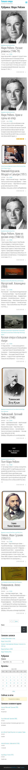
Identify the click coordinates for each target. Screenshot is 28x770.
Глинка (11, 532)
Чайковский (6, 411)
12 (10, 680)
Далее (16, 621)
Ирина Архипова (7, 332)
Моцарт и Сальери (7, 168)
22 (21, 683)
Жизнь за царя (15, 532)
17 (3, 683)
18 (6, 683)
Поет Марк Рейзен (10, 462)
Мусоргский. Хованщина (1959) (13, 285)
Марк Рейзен (12, 45)
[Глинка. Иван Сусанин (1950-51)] (14, 510)
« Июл (13, 691)
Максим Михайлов (13, 332)
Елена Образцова (13, 330)
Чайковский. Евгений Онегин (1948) (11, 415)
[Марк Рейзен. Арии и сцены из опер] (14, 94)
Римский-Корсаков (4, 166)
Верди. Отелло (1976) (9, 755)
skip (2, 755)
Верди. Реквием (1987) (6, 652)
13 (14, 680)
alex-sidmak (3, 732)
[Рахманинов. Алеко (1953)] (14, 573)
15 (21, 680)
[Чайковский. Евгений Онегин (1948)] (14, 387)
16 (25, 680)
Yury (2, 718)
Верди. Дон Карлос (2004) (7, 649)
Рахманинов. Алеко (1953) (10, 586)
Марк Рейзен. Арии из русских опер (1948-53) (12, 235)
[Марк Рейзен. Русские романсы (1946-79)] (14, 27)
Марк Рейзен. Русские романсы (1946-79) (12, 49)
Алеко (2, 582)
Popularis (22, 767)
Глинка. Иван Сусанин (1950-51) (12, 536)
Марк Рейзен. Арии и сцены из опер (11, 116)
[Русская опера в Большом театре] (14, 322)
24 (3, 686)
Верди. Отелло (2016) (6, 641)
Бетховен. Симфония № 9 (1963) (12, 743)
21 (17, 683)
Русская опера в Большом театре (13, 339)
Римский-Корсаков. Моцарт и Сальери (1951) (13, 172)
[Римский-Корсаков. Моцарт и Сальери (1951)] (14, 154)
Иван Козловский (20, 166)
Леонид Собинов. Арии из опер (8, 638)
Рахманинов (19, 582)
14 (17, 680)
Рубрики (3, 659)
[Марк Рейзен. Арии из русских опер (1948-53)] (14, 212)
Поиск (2, 625)
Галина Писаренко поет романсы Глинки (16, 732)
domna (10, 54)
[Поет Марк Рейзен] (14, 450)
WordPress (14, 767)
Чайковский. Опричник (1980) (11, 707)
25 (6, 686)
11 (6, 680)
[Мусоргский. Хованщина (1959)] (14, 272)
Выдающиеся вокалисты (5, 45)
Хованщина (21, 280)
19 (10, 683)
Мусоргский (17, 280)
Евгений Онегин (13, 409)
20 (14, 683)
